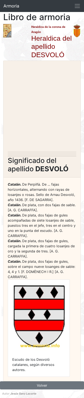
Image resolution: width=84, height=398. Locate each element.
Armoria (11, 6)
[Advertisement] (42, 107)
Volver (42, 385)
